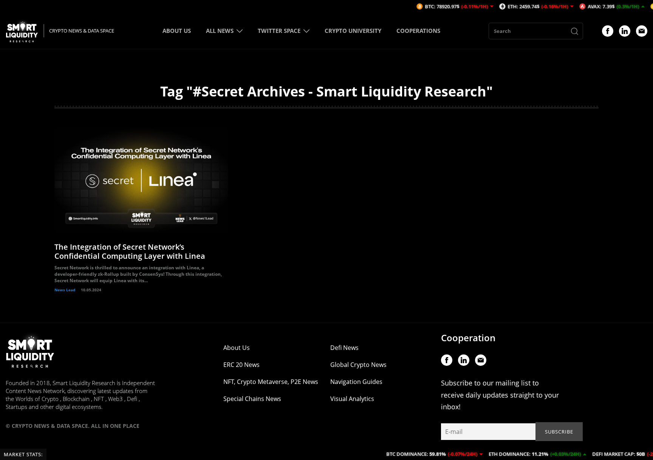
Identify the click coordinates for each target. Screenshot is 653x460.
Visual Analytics (352, 399)
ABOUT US (176, 30)
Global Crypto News (358, 365)
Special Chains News (252, 399)
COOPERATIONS (418, 30)
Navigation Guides (356, 382)
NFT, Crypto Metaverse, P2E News (270, 382)
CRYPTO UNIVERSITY (353, 30)
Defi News (344, 347)
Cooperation (468, 337)
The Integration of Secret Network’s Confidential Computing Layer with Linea (129, 251)
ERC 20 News (241, 365)
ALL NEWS (220, 30)
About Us (236, 347)
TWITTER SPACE (279, 30)
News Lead (64, 289)
